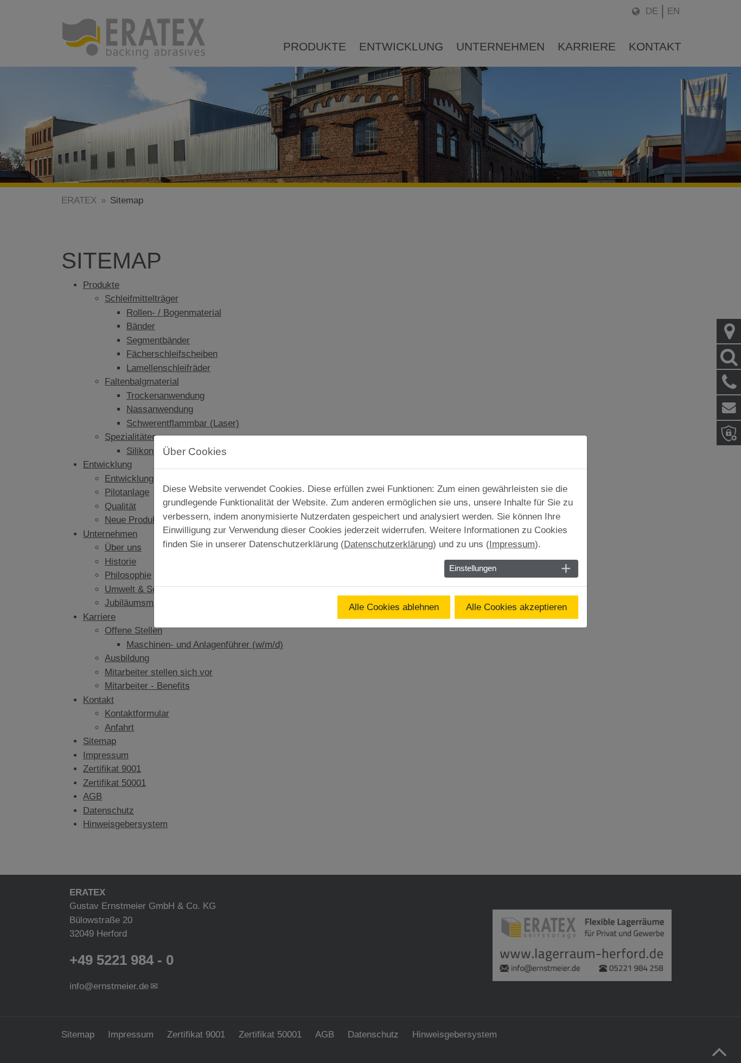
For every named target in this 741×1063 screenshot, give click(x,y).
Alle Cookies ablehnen (394, 607)
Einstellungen (472, 568)
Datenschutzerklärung (388, 544)
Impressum (512, 544)
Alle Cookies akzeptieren (516, 607)
